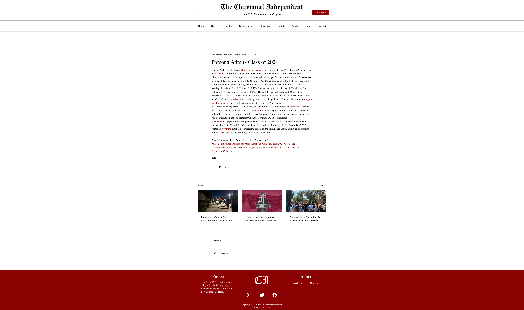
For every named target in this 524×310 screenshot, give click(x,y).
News (214, 157)
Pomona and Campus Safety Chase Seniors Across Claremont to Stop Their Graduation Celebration (217, 218)
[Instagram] (249, 295)
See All (323, 185)
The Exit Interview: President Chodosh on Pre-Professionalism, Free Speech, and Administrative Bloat (261, 219)
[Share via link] (226, 167)
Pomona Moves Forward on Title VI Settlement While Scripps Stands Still (306, 218)
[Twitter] (262, 295)
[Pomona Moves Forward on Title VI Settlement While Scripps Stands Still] (306, 201)
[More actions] (310, 54)
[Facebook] (275, 295)
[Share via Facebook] (213, 167)
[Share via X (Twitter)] (219, 167)
